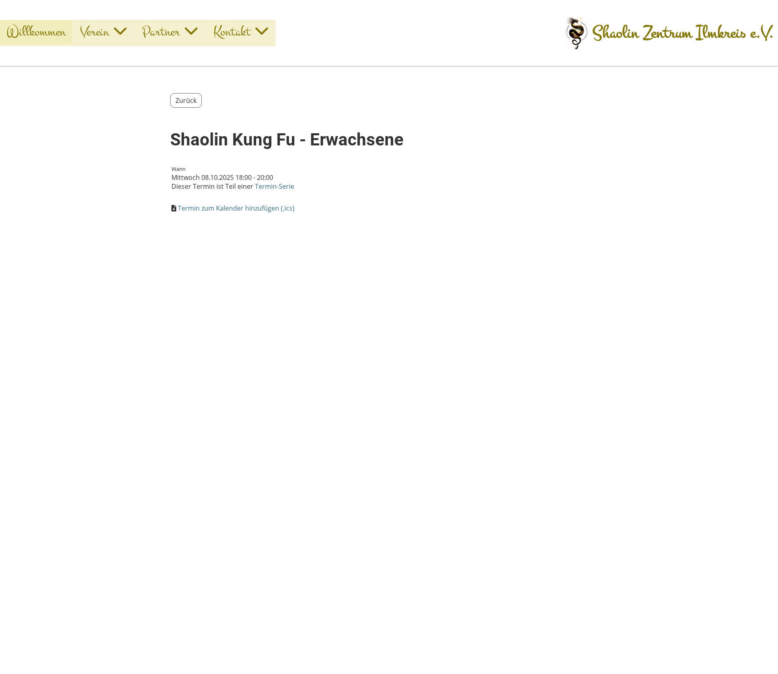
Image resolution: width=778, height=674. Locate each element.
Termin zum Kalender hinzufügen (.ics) (236, 208)
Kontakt (231, 31)
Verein (94, 31)
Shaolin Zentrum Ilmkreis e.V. (683, 33)
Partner (161, 31)
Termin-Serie (274, 186)
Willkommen (36, 31)
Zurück (186, 100)
